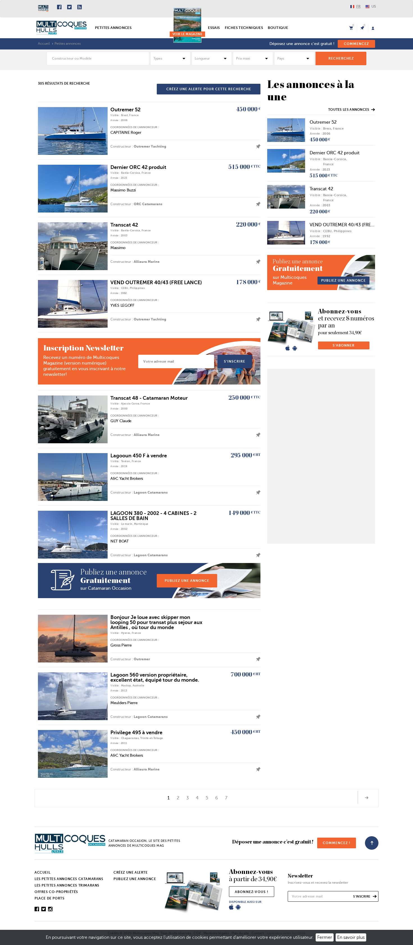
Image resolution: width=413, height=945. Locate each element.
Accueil (44, 44)
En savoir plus (351, 937)
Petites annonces (113, 28)
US (373, 6)
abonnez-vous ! (252, 892)
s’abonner (344, 345)
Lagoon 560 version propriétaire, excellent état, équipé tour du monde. (154, 677)
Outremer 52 (125, 109)
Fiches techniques (244, 28)
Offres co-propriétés (56, 892)
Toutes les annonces (348, 110)
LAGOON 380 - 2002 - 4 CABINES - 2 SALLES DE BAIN (153, 515)
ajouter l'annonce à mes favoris (257, 146)
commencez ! (336, 843)
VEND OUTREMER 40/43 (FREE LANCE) (156, 282)
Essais (214, 28)
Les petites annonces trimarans (67, 885)
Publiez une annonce (135, 879)
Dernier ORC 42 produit (138, 167)
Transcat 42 (124, 225)
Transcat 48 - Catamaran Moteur (149, 398)
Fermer (324, 937)
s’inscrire (234, 361)
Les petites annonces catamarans (69, 879)
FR (358, 6)
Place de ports (49, 898)
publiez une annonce (187, 581)
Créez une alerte (131, 872)
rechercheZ (341, 58)
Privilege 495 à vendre (136, 732)
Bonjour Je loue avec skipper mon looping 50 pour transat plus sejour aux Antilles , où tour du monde (156, 622)
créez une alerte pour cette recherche (208, 89)
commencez (356, 44)
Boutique (278, 28)
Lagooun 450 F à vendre (138, 455)
